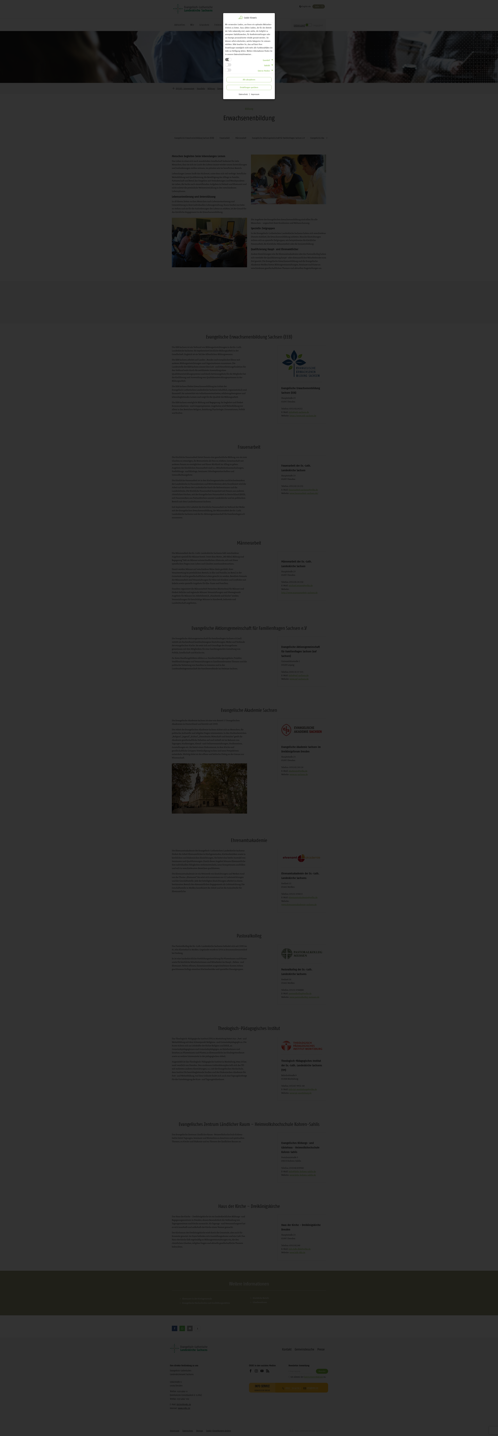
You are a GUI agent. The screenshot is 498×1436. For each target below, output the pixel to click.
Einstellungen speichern (249, 87)
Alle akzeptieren (249, 79)
